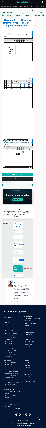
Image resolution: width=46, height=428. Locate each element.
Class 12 (3, 6)
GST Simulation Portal (30, 327)
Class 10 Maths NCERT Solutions (12, 380)
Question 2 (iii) (17, 252)
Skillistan (27, 325)
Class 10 (15, 6)
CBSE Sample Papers (30, 381)
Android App (7, 319)
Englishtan (27, 376)
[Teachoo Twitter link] (23, 414)
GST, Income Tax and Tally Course (32, 318)
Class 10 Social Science (30, 341)
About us (8, 419)
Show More (17, 216)
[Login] (42, 2)
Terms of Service (21, 419)
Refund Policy (36, 419)
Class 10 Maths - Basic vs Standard (32, 379)
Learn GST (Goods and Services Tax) (33, 370)
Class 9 (21, 6)
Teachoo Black (26, 295)
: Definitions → (17, 174)
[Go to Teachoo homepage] (22, 2)
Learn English (28, 362)
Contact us (13, 419)
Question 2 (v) (18, 268)
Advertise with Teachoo (23, 420)
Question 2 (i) (17, 237)
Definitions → (18, 275)
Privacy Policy (29, 419)
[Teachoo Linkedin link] (30, 414)
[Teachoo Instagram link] (20, 414)
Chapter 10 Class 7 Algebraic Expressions (10, 10)
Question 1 (17, 230)
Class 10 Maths (28, 334)
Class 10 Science (29, 337)
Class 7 (31, 6)
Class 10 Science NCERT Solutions (12, 408)
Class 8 (26, 6)
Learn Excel (27, 365)
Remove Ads (17, 178)
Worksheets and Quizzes (30, 323)
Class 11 (9, 6)
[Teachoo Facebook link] (16, 414)
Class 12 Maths (28, 344)
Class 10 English (29, 339)
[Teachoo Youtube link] (26, 414)
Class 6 (37, 6)
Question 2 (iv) (18, 260)
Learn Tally (27, 367)
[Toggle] (2, 2)
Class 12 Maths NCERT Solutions (12, 384)
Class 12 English (29, 346)
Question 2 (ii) (18, 244)
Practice (42, 6)
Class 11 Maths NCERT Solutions (12, 382)
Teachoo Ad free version (30, 320)
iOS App (7, 322)
